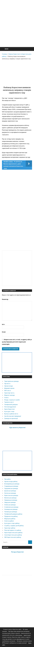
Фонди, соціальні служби (12, 400)
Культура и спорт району (12, 523)
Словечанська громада (11, 507)
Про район (7, 479)
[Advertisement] (17, 27)
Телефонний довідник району (13, 514)
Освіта (6, 397)
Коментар (5, 299)
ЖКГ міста (7, 390)
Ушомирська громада (10, 509)
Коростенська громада (11, 495)
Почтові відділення (10, 407)
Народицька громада (10, 500)
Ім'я (3, 324)
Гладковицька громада (11, 486)
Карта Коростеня (9, 409)
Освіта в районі (9, 521)
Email (4, 332)
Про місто (7, 383)
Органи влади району (10, 481)
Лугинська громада (10, 493)
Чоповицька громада (10, 511)
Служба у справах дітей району (14, 525)
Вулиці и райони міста (11, 414)
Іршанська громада (10, 491)
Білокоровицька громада (11, 484)
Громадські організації (11, 418)
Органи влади (8, 386)
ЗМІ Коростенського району (12, 537)
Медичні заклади (9, 395)
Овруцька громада (10, 502)
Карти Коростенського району (13, 532)
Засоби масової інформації (12, 416)
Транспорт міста (9, 393)
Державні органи (9, 388)
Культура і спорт (9, 411)
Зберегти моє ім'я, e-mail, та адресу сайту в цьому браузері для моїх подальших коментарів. (17, 342)
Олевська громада (10, 505)
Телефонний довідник (11, 404)
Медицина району (9, 518)
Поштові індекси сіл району (12, 530)
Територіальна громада (11, 381)
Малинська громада (10, 498)
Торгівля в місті (9, 402)
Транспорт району (9, 528)
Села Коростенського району (13, 535)
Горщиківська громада (11, 488)
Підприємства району (11, 516)
